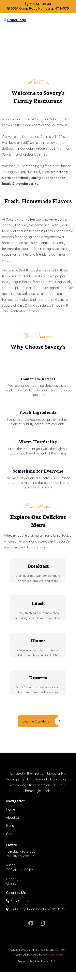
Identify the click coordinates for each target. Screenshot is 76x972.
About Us (13, 817)
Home (10, 809)
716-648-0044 (20, 901)
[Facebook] (30, 923)
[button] (70, 20)
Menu (10, 826)
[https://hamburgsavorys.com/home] (15, 20)
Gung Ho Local (52, 954)
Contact (12, 834)
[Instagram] (42, 923)
